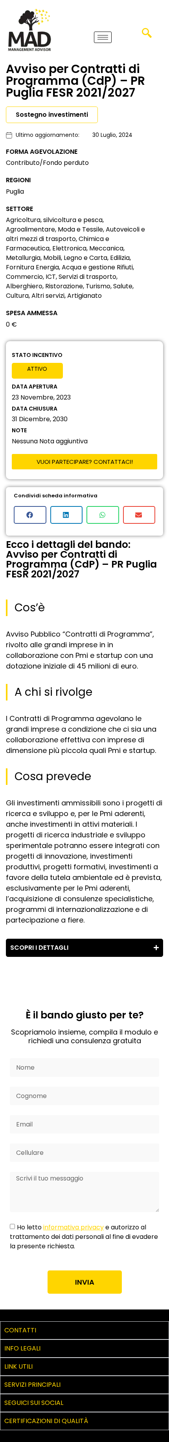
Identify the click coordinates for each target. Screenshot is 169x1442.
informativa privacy (73, 1227)
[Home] (29, 29)
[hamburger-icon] (103, 37)
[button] (146, 35)
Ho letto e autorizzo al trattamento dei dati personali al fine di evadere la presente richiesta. (84, 1237)
